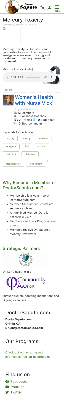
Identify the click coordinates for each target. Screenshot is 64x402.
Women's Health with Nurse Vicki (34, 100)
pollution (42, 146)
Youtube (18, 387)
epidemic (43, 138)
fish (27, 146)
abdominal (30, 154)
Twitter (16, 392)
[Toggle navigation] (57, 7)
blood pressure (13, 163)
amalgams (11, 146)
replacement (36, 163)
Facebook (18, 381)
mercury (10, 138)
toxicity (26, 138)
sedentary (11, 154)
